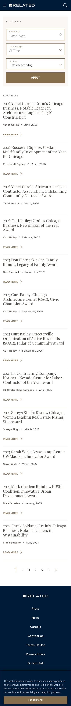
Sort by (13, 61)
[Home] (22, 5)
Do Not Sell (36, 663)
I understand (35, 700)
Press (35, 608)
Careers (35, 626)
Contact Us (36, 635)
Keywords (14, 31)
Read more (10, 134)
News (35, 617)
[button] (65, 5)
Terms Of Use (35, 645)
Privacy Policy (35, 654)
